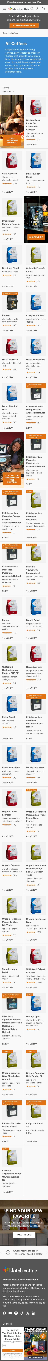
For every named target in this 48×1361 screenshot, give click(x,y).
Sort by (6, 88)
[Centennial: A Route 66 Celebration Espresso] (36, 107)
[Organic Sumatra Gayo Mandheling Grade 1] (12, 1059)
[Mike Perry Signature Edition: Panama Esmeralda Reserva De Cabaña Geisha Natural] (12, 1003)
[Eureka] (12, 606)
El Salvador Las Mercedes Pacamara (34, 516)
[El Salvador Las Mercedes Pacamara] (36, 500)
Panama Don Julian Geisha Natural (11, 1125)
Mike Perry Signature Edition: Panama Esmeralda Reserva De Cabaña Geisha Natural (12, 1024)
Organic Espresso (11, 865)
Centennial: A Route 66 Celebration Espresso (33, 125)
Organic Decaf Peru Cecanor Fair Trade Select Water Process (36, 816)
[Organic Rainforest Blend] (36, 905)
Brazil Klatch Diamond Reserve (11, 222)
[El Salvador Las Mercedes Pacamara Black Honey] (36, 704)
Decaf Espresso (10, 359)
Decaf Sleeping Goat (9, 408)
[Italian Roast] (12, 704)
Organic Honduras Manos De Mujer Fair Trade (11, 922)
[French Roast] (36, 607)
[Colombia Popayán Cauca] (36, 255)
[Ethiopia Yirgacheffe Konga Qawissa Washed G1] (12, 1157)
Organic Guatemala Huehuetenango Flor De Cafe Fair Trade (36, 870)
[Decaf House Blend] (36, 346)
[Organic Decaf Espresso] (12, 798)
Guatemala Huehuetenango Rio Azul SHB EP (10, 670)
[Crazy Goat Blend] (36, 302)
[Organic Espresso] (12, 852)
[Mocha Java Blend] (36, 754)
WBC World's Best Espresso (35, 971)
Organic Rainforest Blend (36, 920)
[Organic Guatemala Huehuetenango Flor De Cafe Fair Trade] (36, 852)
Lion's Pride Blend (11, 767)
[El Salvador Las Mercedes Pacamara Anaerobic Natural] (12, 553)
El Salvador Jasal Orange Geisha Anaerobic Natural (35, 409)
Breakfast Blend (10, 268)
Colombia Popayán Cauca (35, 270)
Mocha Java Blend (35, 767)
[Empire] (12, 302)
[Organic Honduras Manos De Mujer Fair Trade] (12, 905)
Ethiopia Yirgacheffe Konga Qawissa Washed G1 (11, 1175)
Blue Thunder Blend (33, 175)
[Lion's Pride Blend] (12, 754)
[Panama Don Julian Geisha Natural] (12, 1110)
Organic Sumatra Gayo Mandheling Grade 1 (11, 1076)
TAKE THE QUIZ (24, 1235)
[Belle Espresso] (12, 160)
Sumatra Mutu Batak (9, 971)
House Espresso (34, 667)
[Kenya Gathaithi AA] (36, 1110)
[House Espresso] (36, 653)
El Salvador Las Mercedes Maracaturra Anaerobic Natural (35, 462)
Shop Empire (36, 237)
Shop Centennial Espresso (12, 140)
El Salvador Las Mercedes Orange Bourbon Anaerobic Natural (11, 518)
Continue (12, 1350)
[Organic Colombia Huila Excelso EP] (36, 1060)
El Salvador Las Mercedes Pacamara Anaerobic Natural (11, 571)
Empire (5, 315)
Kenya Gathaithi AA (34, 1125)
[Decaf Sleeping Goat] (12, 393)
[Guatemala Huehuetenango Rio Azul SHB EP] (12, 653)
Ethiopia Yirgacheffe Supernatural (33, 569)
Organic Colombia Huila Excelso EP (35, 1075)
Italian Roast (8, 717)
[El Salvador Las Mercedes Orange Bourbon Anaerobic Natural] (12, 500)
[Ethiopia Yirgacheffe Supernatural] (36, 553)
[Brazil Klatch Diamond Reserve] (12, 207)
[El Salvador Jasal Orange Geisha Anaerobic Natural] (36, 393)
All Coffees (14, 33)
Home (5, 33)
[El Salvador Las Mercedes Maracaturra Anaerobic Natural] (36, 443)
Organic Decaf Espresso (9, 813)
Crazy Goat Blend (35, 315)
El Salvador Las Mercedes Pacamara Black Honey (34, 722)
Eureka (5, 620)
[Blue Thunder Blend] (36, 160)
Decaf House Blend (35, 359)
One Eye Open (33, 1016)
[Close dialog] (45, 1329)
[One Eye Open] (36, 1003)
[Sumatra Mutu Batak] (12, 956)
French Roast (33, 620)
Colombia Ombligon (24, 25)
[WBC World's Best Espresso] (36, 956)
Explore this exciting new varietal (24, 20)
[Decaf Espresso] (12, 346)
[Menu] (4, 9)
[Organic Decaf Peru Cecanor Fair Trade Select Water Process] (36, 798)
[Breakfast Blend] (12, 255)
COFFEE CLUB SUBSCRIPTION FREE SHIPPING (12, 478)
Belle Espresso (9, 173)
